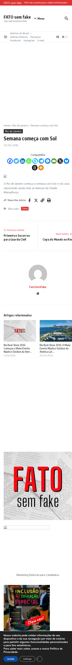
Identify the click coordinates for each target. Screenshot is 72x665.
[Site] (38, 293)
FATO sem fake (17, 17)
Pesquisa (35, 36)
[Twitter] (16, 161)
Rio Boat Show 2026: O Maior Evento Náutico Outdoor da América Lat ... (55, 348)
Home (7, 125)
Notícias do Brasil (19, 33)
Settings (27, 658)
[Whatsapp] (29, 161)
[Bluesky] (66, 161)
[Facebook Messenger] (47, 161)
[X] (60, 161)
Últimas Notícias (19, 36)
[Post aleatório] (57, 36)
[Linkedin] (22, 161)
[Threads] (34, 167)
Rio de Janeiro (20, 125)
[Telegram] (41, 161)
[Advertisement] (36, 80)
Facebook (15, 40)
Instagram (29, 40)
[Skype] (35, 161)
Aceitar (10, 658)
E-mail (40, 40)
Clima (25, 208)
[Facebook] (10, 161)
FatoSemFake (37, 287)
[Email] (54, 161)
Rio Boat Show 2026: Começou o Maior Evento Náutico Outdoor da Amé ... (18, 348)
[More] (41, 167)
